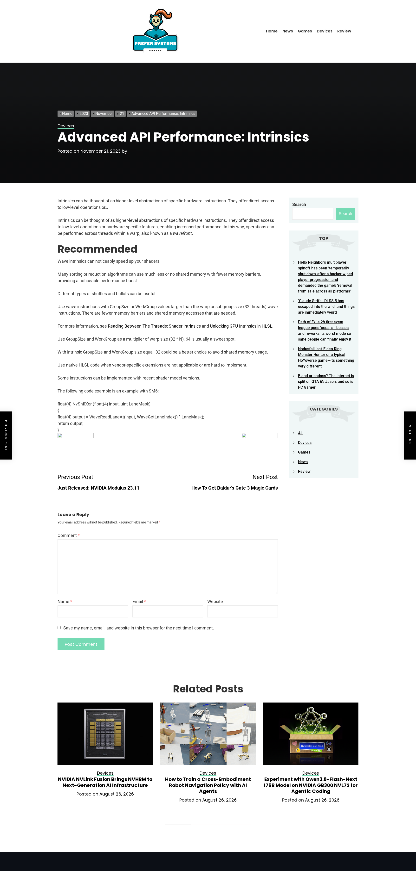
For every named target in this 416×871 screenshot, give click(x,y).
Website (215, 601)
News (287, 31)
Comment (69, 535)
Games (305, 31)
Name (65, 601)
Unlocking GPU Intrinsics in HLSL (241, 326)
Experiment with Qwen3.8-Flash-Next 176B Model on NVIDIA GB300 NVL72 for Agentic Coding (311, 785)
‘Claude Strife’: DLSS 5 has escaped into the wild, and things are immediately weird (326, 307)
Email (139, 601)
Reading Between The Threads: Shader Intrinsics (154, 326)
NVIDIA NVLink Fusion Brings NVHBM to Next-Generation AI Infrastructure (105, 782)
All (300, 433)
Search (299, 204)
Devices (324, 31)
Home (272, 31)
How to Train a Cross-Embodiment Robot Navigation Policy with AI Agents (208, 785)
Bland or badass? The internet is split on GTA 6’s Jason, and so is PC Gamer (326, 381)
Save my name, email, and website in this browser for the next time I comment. (138, 627)
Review (344, 31)
